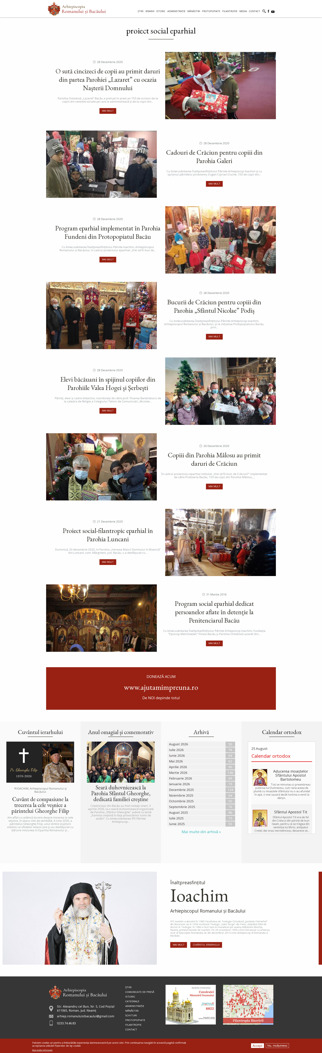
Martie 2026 (178, 772)
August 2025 (178, 812)
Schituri (131, 1015)
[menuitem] (76, 8)
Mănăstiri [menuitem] (193, 11)
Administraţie (134, 1006)
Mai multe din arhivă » (201, 831)
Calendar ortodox (270, 756)
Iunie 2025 (177, 824)
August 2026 (178, 744)
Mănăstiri (132, 1010)
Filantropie (133, 1024)
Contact (131, 1029)
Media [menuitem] (243, 11)
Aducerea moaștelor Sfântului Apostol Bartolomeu (290, 775)
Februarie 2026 (180, 778)
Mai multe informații (42, 1050)
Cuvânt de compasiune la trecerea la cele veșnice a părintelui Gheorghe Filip (40, 805)
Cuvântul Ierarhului (206, 944)
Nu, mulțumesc (277, 1045)
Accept (257, 1046)
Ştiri (128, 987)
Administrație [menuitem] (176, 11)
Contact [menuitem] (254, 11)
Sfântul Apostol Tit (290, 812)
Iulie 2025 (176, 818)
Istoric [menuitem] (160, 11)
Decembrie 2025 (181, 790)
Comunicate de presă (139, 992)
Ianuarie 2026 (179, 784)
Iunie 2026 (177, 755)
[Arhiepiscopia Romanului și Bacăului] (78, 991)
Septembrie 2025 (182, 807)
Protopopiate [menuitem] (211, 11)
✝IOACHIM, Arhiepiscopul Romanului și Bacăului (40, 790)
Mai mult (108, 110)
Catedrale (132, 1001)
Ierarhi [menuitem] (149, 11)
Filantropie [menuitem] (229, 11)
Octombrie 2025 (181, 801)
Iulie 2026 (176, 750)
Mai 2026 (176, 761)
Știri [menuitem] (140, 11)
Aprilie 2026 (178, 767)
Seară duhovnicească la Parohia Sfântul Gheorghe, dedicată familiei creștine (121, 793)
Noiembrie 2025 (181, 795)
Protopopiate (135, 1020)
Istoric (130, 996)
